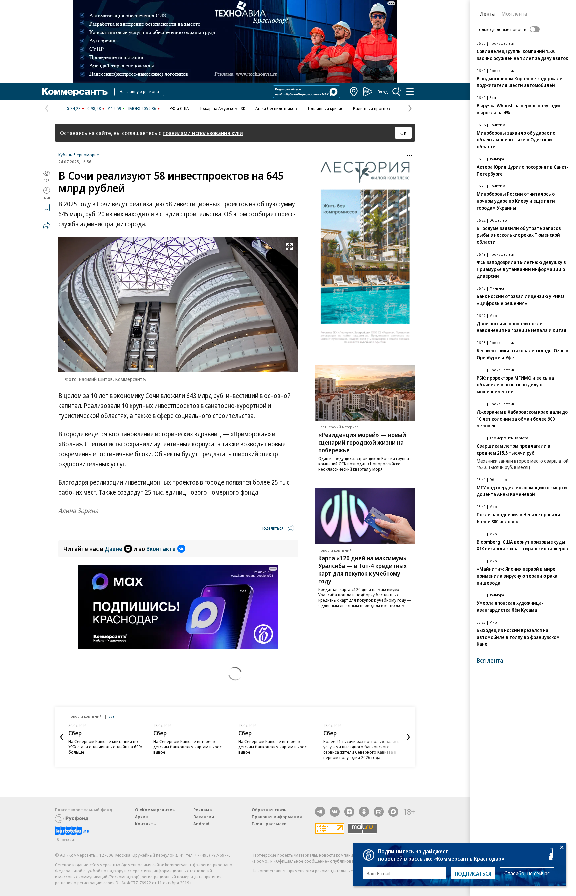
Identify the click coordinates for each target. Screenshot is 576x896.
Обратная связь (269, 810)
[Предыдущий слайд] (61, 737)
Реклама (202, 810)
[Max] (393, 812)
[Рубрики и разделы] (410, 92)
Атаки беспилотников (276, 108)
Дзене (113, 549)
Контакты (146, 824)
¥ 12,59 (114, 108)
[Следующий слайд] (408, 737)
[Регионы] (354, 92)
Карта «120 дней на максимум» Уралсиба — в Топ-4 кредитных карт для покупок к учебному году (362, 569)
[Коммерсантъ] (75, 91)
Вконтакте (161, 549)
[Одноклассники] (364, 812)
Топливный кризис (325, 108)
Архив (141, 817)
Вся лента (490, 660)
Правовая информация (277, 817)
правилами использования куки (203, 133)
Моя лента (514, 13)
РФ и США (179, 108)
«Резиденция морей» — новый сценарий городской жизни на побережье (362, 442)
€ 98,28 (94, 108)
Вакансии (203, 817)
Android (201, 824)
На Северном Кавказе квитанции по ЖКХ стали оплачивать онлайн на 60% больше (105, 746)
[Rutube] (379, 812)
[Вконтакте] (335, 812)
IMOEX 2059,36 (142, 108)
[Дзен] (349, 812)
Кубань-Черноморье (78, 155)
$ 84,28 (74, 108)
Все (111, 716)
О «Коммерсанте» (155, 810)
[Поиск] (397, 92)
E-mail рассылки (269, 824)
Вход (382, 92)
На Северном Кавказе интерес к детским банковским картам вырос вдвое (187, 746)
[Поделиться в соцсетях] (47, 225)
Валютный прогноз (371, 108)
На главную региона (139, 91)
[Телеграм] (320, 812)
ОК (403, 133)
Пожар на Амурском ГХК (222, 108)
